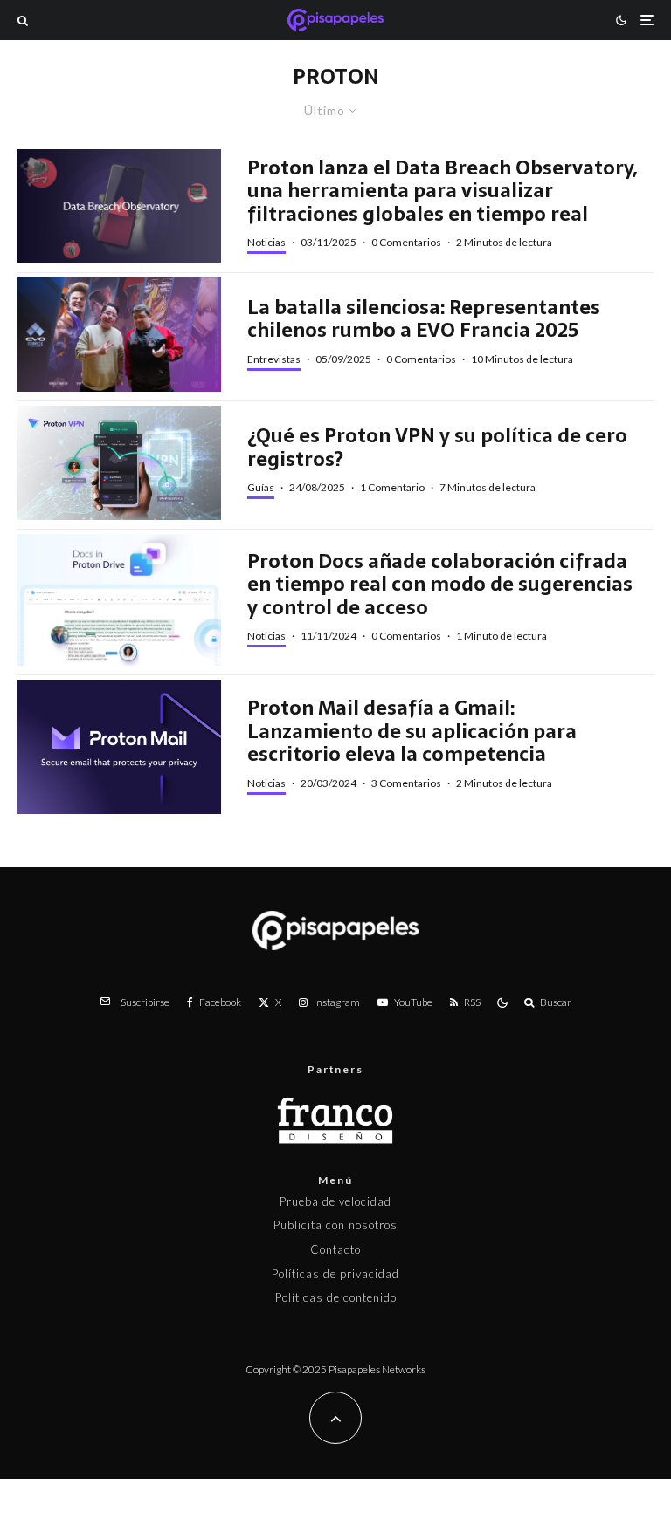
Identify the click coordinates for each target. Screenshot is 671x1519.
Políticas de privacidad (335, 1274)
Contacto (335, 1249)
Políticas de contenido (336, 1297)
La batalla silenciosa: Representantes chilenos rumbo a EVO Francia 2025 (423, 319)
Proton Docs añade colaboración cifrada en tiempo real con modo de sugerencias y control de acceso (440, 584)
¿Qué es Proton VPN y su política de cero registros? (437, 447)
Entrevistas (274, 359)
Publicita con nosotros (335, 1225)
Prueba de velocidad (335, 1201)
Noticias (266, 242)
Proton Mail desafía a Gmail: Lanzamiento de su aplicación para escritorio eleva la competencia (412, 730)
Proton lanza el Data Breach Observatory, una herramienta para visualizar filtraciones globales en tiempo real (442, 190)
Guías (260, 487)
